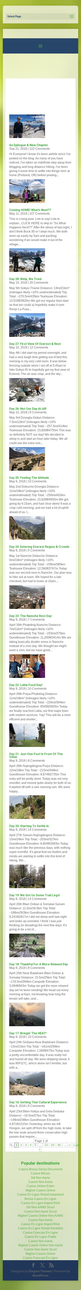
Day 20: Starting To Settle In (29, 826)
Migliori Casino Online (40, 1190)
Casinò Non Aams (40, 1181)
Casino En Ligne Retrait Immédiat (40, 1228)
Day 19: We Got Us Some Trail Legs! (34, 895)
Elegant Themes (40, 1271)
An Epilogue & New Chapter (28, 145)
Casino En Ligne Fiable (40, 1236)
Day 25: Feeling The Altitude (29, 478)
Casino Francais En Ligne (40, 1232)
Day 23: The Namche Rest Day (30, 616)
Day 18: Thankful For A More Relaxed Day (38, 964)
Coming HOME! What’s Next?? (30, 210)
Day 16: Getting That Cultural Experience (38, 1102)
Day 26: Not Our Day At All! (27, 409)
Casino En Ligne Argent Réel (40, 1203)
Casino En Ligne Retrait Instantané (40, 1194)
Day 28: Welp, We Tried (25, 279)
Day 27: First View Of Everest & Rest (35, 344)
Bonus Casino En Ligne (40, 1198)
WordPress (40, 1275)
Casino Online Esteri (40, 1186)
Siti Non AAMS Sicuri (40, 1207)
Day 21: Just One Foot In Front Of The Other (36, 755)
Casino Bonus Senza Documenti (40, 1169)
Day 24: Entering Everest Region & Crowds (39, 547)
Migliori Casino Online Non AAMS (40, 1215)
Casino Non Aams (40, 1220)
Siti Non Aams (40, 1177)
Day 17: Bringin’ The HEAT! (27, 1033)
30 (59, 1145)
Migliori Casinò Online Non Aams (40, 1245)
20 (52, 1145)
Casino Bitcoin (40, 1173)
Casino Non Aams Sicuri (40, 1211)
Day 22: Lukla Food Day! (25, 685)
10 (46, 1145)
